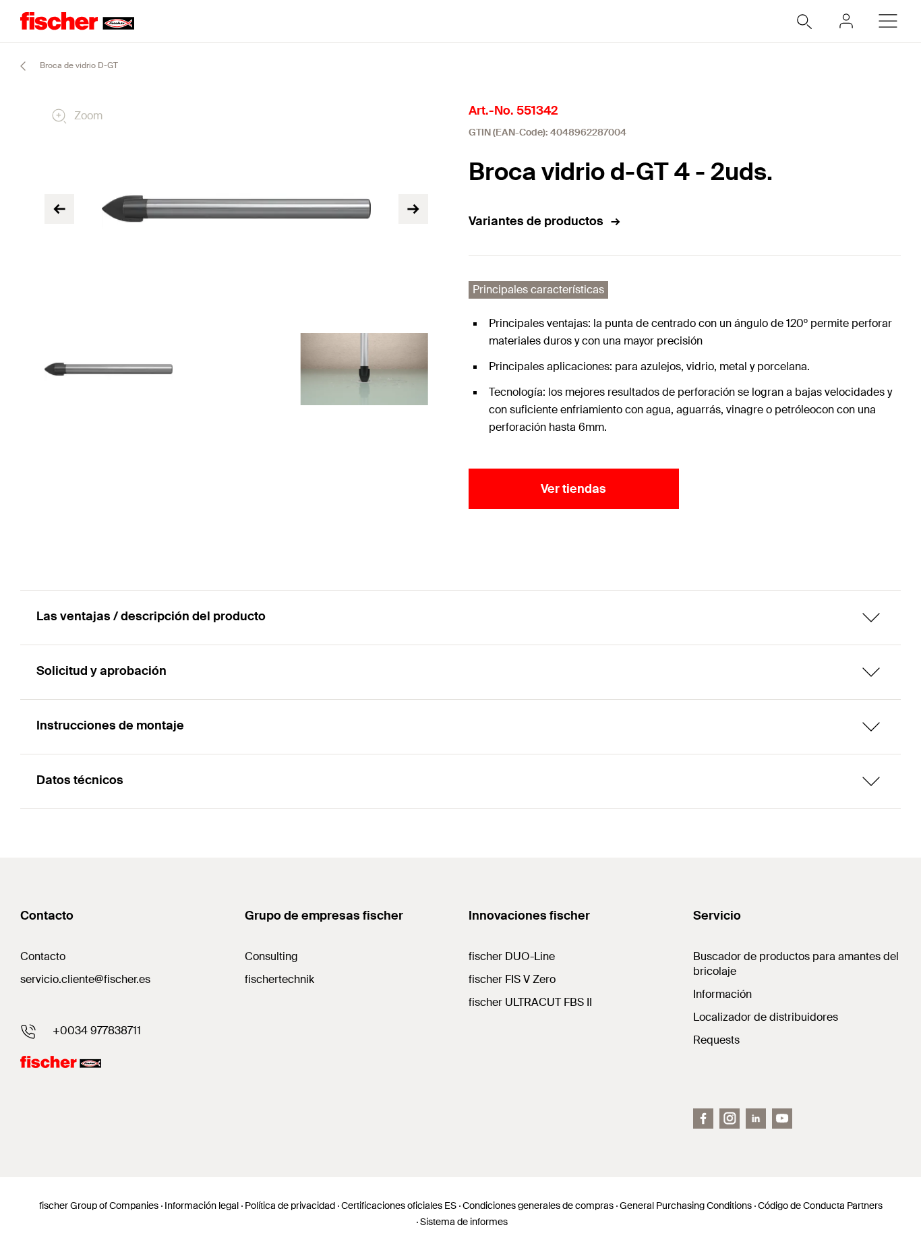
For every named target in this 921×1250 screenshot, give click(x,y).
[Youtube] (782, 1118)
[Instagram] (729, 1118)
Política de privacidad (290, 1205)
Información (722, 994)
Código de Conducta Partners (820, 1205)
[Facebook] (703, 1118)
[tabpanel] (108, 369)
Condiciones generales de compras (538, 1205)
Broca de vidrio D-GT (78, 65)
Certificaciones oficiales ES (398, 1205)
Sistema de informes (464, 1222)
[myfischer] (846, 21)
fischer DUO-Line (512, 956)
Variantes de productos (536, 221)
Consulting (271, 956)
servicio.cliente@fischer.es (85, 979)
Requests (716, 1040)
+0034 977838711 (97, 1030)
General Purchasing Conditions (686, 1205)
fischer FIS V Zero (512, 979)
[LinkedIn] (756, 1118)
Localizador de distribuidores (765, 1017)
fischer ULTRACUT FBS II (530, 1002)
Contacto (42, 956)
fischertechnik (279, 979)
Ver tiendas (573, 489)
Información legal (202, 1205)
